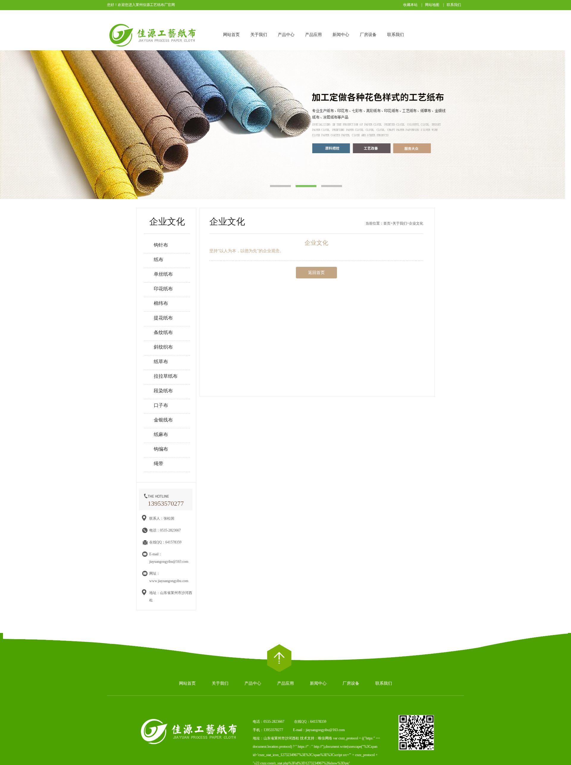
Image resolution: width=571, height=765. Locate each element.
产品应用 (313, 34)
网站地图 (432, 5)
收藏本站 (410, 5)
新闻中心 (340, 34)
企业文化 (416, 223)
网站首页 (231, 34)
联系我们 (454, 5)
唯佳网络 (325, 738)
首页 (386, 223)
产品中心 (286, 34)
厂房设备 (368, 34)
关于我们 (258, 34)
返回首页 (316, 272)
